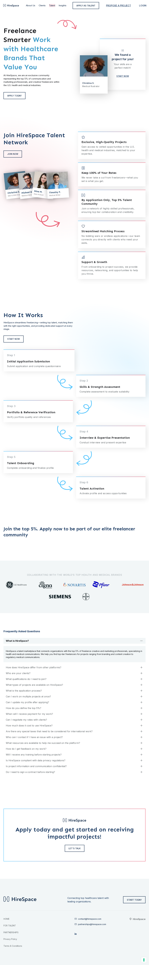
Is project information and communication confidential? (36, 766)
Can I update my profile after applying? (27, 702)
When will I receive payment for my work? (29, 713)
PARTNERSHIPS (10, 932)
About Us (30, 5)
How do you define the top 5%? (23, 708)
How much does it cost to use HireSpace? (29, 725)
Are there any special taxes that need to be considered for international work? (49, 731)
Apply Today (14, 95)
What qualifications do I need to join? (26, 679)
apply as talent (85, 5)
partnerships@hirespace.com (92, 924)
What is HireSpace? (17, 640)
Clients (42, 5)
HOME (6, 919)
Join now (12, 154)
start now (122, 76)
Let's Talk (75, 848)
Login (142, 5)
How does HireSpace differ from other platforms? (33, 667)
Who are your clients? (18, 673)
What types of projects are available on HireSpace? (34, 684)
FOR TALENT (9, 925)
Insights (62, 5)
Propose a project (118, 5)
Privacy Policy (10, 939)
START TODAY (134, 899)
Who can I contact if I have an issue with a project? (34, 737)
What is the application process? (24, 690)
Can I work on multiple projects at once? (28, 696)
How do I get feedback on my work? (26, 748)
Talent (52, 5)
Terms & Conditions (12, 946)
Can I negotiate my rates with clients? (26, 719)
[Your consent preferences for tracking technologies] (144, 960)
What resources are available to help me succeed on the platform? (43, 743)
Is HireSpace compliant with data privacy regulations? (35, 760)
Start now (13, 339)
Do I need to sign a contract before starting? (30, 772)
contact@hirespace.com (89, 919)
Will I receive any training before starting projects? (34, 754)
